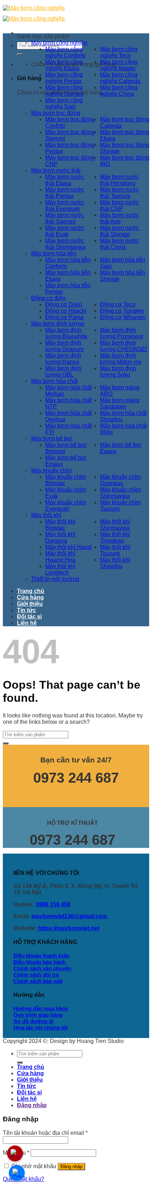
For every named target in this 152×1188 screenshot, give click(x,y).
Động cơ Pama (64, 317)
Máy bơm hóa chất (54, 381)
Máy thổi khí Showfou (115, 563)
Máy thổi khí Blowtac (60, 524)
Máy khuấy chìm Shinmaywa (120, 493)
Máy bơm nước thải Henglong (119, 180)
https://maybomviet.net (68, 928)
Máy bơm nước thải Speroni (64, 218)
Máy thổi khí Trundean (115, 537)
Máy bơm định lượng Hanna (63, 358)
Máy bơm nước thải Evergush (64, 205)
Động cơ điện (48, 298)
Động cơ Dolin (63, 304)
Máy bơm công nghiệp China (119, 90)
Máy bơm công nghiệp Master (119, 65)
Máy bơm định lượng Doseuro (64, 346)
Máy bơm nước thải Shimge (119, 231)
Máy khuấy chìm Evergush (65, 505)
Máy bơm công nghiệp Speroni (64, 90)
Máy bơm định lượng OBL (63, 371)
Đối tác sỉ (29, 617)
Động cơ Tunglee (122, 311)
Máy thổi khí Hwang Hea (60, 556)
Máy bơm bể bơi (51, 438)
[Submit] (20, 54)
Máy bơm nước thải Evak (64, 231)
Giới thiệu (30, 604)
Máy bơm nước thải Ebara (64, 180)
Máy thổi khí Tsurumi (115, 550)
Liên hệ (27, 623)
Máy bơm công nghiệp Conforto (65, 52)
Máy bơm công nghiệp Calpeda (120, 78)
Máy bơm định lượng (57, 324)
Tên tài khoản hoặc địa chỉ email (45, 1133)
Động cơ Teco (117, 304)
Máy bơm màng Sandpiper (119, 403)
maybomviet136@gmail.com (69, 916)
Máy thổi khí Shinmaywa (115, 524)
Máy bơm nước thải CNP (119, 205)
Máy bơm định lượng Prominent (121, 333)
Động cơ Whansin (123, 317)
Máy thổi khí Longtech (60, 569)
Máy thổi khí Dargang (60, 537)
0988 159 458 (53, 904)
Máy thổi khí (46, 515)
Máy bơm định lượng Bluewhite (66, 333)
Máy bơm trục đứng (55, 113)
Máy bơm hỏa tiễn (53, 253)
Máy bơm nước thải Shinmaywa (65, 244)
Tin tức (26, 610)
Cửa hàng (30, 597)
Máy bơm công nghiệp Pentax (64, 78)
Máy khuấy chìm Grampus (120, 480)
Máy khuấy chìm (51, 470)
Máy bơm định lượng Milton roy (120, 358)
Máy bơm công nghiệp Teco (119, 52)
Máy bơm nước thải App (119, 218)
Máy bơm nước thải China (119, 244)
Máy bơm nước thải (56, 170)
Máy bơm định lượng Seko (118, 371)
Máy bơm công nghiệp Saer (64, 103)
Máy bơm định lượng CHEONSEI (123, 346)
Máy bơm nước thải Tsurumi (119, 193)
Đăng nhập (71, 1166)
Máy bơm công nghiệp (59, 43)
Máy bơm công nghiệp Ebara (64, 65)
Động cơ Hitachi (65, 311)
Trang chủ (30, 591)
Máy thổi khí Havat (68, 547)
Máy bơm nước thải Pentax (64, 193)
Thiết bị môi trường (55, 579)
